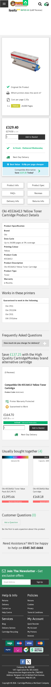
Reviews (38, 193)
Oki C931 (9, 314)
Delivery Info (13, 201)
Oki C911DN (10, 310)
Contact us (6, 608)
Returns (5, 600)
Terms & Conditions (35, 612)
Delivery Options (8, 628)
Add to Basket (32, 137)
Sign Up (40, 582)
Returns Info (38, 201)
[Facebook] (22, 662)
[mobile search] (40, 5)
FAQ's (12, 193)
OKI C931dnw (11, 318)
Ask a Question (11, 522)
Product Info (13, 185)
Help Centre (7, 612)
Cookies (30, 604)
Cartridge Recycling (10, 632)
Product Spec (38, 185)
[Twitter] (28, 662)
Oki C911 (9, 306)
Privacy (30, 608)
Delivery (5, 604)
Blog (4, 624)
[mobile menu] (4, 4)
